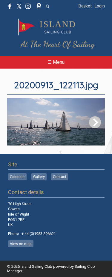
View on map (21, 244)
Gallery (39, 176)
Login (100, 6)
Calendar (17, 176)
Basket (85, 6)
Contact (59, 176)
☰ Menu (56, 62)
